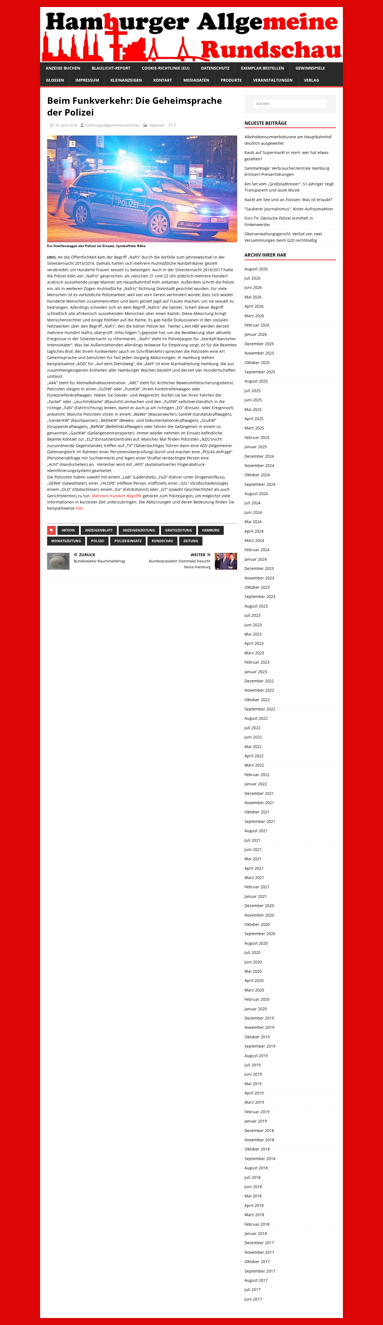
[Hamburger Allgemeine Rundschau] (191, 59)
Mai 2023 (253, 634)
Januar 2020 (255, 1008)
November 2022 (259, 690)
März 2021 (254, 877)
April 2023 (254, 643)
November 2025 (259, 353)
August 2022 (256, 718)
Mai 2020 (253, 971)
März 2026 (254, 315)
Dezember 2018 (259, 1130)
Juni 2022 (253, 737)
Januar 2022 (255, 783)
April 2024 (254, 531)
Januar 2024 (255, 559)
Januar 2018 (255, 1233)
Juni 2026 (253, 287)
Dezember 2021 (259, 793)
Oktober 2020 (257, 924)
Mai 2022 (253, 746)
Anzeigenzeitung (139, 530)
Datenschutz (215, 68)
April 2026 (254, 306)
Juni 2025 (253, 399)
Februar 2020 (256, 999)
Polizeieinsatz (128, 541)
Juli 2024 (252, 502)
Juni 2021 (253, 849)
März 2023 (254, 652)
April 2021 (254, 868)
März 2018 (254, 1214)
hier (79, 508)
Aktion (68, 530)
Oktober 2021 (257, 812)
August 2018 (256, 1167)
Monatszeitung (66, 541)
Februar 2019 (256, 1111)
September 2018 (259, 1158)
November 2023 (259, 578)
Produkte (231, 80)
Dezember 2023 (259, 568)
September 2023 (259, 596)
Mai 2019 (253, 1083)
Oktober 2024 (257, 474)
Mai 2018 (253, 1196)
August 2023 (256, 606)
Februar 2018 (256, 1224)
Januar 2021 (255, 896)
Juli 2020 (252, 952)
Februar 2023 (256, 662)
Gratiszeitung (178, 530)
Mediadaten (196, 80)
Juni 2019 (253, 1074)
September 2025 (259, 371)
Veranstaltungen (272, 80)
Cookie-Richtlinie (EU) (166, 68)
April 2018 (254, 1205)
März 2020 (254, 990)
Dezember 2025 (259, 343)
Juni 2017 (253, 1299)
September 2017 (259, 1271)
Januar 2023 (255, 671)
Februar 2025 (256, 437)
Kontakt (162, 80)
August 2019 (256, 1055)
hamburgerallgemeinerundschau (112, 125)
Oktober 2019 (257, 1036)
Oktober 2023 (257, 587)
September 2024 (259, 484)
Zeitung (190, 541)
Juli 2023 (252, 615)
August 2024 (256, 493)
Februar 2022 (256, 774)
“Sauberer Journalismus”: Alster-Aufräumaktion (288, 208)
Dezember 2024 (259, 456)
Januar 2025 (255, 446)
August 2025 (256, 381)
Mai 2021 (253, 858)
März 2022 (254, 765)
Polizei (97, 541)
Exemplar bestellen (262, 68)
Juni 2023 (253, 624)
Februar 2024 (256, 549)
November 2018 (259, 1139)
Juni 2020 (253, 962)
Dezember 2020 (259, 905)
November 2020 (259, 915)
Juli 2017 (252, 1289)
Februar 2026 (256, 325)
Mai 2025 (253, 409)
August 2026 (256, 269)
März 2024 (254, 540)
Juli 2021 (252, 840)
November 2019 (259, 1027)
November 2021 (259, 802)
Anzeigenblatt (99, 530)
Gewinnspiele (310, 68)
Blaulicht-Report (111, 68)
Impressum (87, 80)
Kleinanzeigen (126, 80)
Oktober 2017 (257, 1261)
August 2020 (256, 943)
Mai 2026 (253, 297)
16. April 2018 (66, 125)
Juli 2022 (252, 727)
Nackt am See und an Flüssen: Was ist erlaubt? (288, 199)
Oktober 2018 (257, 1149)
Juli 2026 (252, 278)
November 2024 (259, 465)
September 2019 (259, 1046)
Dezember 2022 (259, 681)
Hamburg (211, 530)
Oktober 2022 (257, 699)
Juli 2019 (252, 1065)
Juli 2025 (252, 390)
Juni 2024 (253, 512)
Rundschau (162, 541)
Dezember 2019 (259, 1018)
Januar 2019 (255, 1121)
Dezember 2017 (259, 1242)
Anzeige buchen (63, 68)
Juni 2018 (253, 1186)
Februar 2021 (256, 886)
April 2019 (254, 1093)
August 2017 (256, 1280)
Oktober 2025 (257, 362)
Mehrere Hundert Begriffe (117, 495)
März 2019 (254, 1102)
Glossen (55, 80)
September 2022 (259, 709)
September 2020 (259, 933)
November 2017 (259, 1252)
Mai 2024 (253, 521)
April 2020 (254, 980)
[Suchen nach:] (290, 104)
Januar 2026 (255, 334)
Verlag (311, 80)
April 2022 (254, 755)
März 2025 (254, 428)
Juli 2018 (252, 1177)
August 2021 (256, 830)
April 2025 (254, 418)
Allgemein (157, 125)
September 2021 (259, 821)
